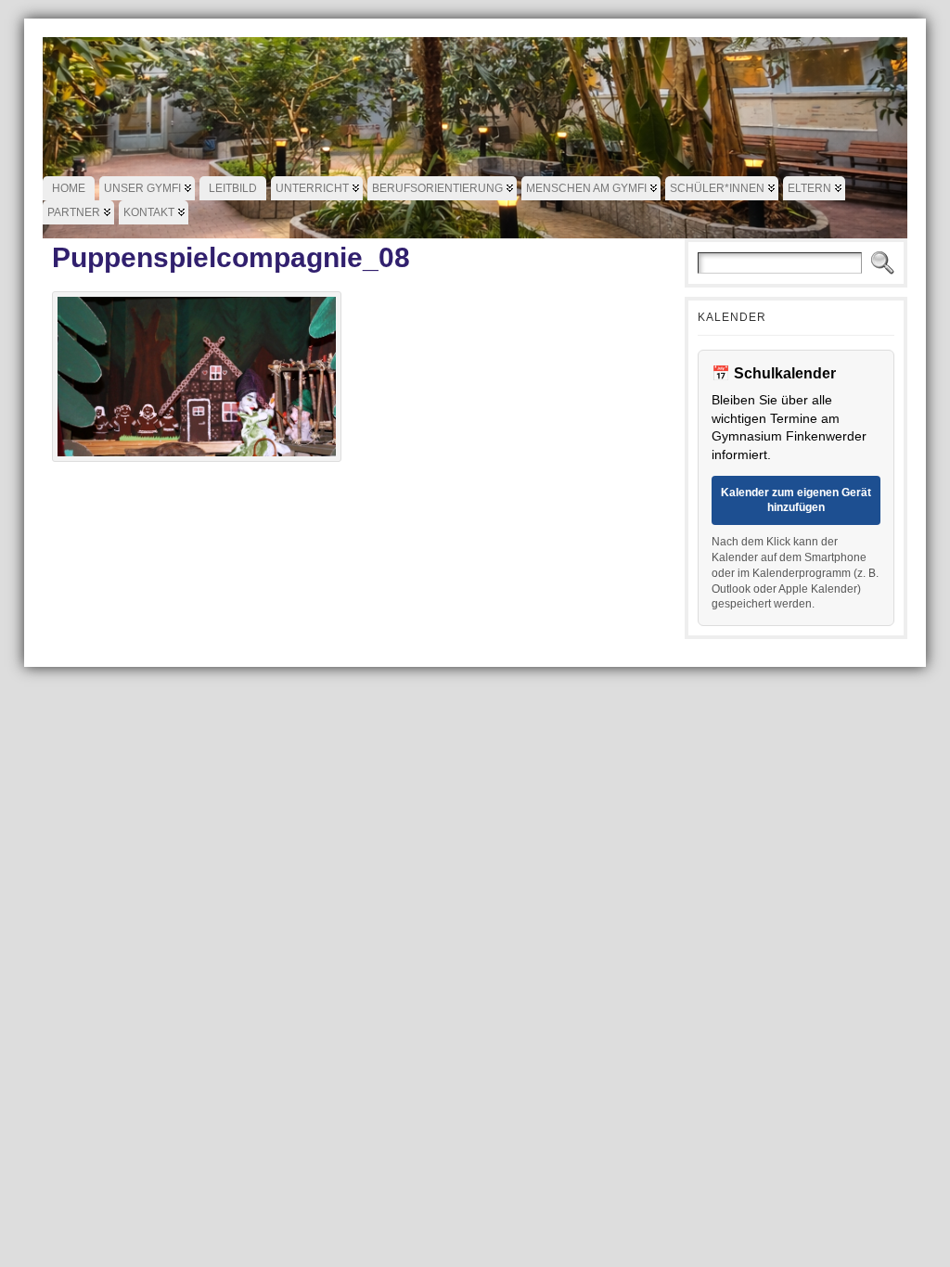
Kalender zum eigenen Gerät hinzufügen (796, 500)
